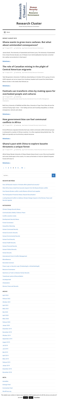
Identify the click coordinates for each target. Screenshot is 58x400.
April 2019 (6, 355)
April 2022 (6, 295)
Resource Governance (38, 48)
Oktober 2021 (7, 302)
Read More (37, 397)
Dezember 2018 (7, 369)
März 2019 (6, 359)
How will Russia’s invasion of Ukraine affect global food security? (21, 184)
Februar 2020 (6, 322)
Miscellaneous (7, 259)
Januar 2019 (6, 365)
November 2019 (7, 332)
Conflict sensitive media (9, 216)
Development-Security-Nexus (11, 219)
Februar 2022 (6, 298)
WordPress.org (7, 391)
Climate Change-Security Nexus (11, 209)
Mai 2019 (5, 352)
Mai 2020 (5, 312)
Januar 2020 (6, 325)
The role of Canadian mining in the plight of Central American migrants (25, 68)
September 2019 (7, 338)
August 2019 (6, 342)
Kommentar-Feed (8, 388)
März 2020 (6, 318)
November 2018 (7, 372)
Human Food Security (9, 239)
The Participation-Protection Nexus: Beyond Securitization (19, 194)
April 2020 (6, 315)
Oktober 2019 (7, 335)
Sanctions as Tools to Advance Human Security (16, 273)
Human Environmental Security (11, 236)
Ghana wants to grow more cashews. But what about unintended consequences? (27, 43)
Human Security (28, 48)
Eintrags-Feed (6, 384)
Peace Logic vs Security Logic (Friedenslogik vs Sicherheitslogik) (21, 266)
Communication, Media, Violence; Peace (14, 212)
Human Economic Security (10, 232)
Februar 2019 (6, 362)
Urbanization (6, 101)
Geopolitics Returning (9, 226)
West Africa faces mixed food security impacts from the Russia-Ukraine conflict (25, 188)
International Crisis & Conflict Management (38, 99)
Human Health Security (9, 242)
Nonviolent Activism (8, 263)
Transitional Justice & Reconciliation (13, 276)
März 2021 (6, 308)
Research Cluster (29, 23)
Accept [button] (25, 397)
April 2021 (6, 305)
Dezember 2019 (7, 328)
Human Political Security (9, 249)
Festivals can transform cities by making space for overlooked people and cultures (29, 92)
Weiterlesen (6, 61)
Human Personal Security (10, 246)
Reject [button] (31, 397)
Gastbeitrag (18, 48)
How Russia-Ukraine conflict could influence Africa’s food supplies (21, 191)
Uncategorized (7, 279)
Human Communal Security (11, 99)
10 (22, 168)
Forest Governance (29, 149)
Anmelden (5, 381)
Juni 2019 (5, 349)
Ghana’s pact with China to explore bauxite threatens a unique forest (25, 145)
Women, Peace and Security (10, 286)
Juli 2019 (5, 345)
